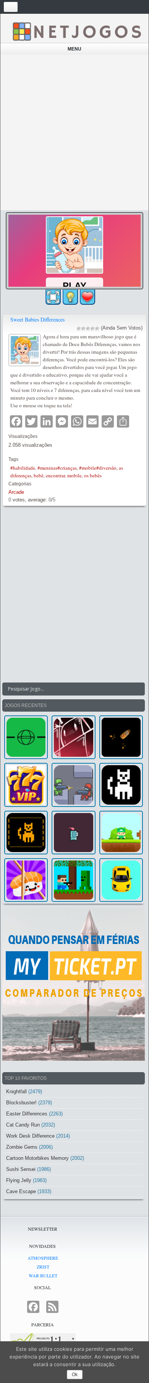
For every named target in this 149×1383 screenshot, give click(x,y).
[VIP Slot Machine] (26, 785)
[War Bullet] (121, 737)
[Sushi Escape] (26, 880)
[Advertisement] (74, 132)
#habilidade (22, 467)
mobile (74, 475)
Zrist (43, 1267)
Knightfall (16, 1091)
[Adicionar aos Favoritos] (87, 296)
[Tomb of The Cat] (26, 832)
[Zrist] (73, 737)
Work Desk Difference (30, 1136)
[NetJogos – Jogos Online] (76, 31)
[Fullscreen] (53, 297)
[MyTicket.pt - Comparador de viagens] (73, 984)
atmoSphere (43, 1258)
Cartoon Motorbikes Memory (37, 1158)
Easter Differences (26, 1114)
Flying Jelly (18, 1180)
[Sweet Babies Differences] (25, 349)
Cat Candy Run (23, 1125)
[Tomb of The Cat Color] (121, 785)
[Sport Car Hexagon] (121, 880)
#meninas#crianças (57, 467)
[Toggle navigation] (11, 7)
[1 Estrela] (78, 328)
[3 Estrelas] (88, 328)
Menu (74, 49)
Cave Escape (21, 1191)
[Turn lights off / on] (70, 297)
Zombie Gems (21, 1147)
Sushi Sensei (21, 1169)
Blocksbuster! (21, 1102)
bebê (39, 475)
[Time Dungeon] (73, 832)
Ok (75, 1374)
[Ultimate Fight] (73, 785)
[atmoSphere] (26, 737)
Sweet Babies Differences (37, 319)
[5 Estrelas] (97, 328)
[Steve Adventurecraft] (73, 880)
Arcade (16, 492)
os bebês (93, 475)
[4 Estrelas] (92, 328)
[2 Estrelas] (83, 328)
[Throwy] (121, 832)
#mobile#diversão (98, 467)
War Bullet (43, 1275)
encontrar (55, 475)
